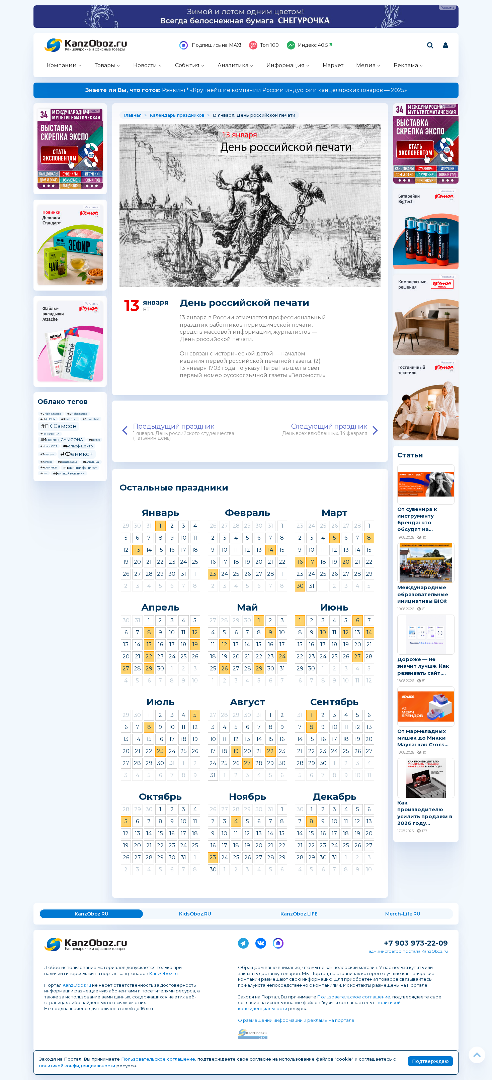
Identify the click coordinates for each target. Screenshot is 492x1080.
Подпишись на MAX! (215, 45)
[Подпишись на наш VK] (260, 942)
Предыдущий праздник (183, 431)
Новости (145, 65)
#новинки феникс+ (80, 467)
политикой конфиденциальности (77, 1065)
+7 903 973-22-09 (416, 943)
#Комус (94, 439)
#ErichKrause (77, 413)
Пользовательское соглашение (353, 996)
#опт (43, 473)
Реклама (406, 65)
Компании (62, 65)
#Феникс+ (76, 454)
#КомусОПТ (48, 446)
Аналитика (233, 65)
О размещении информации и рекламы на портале (296, 1020)
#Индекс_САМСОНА (61, 439)
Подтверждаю (430, 1061)
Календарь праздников (177, 115)
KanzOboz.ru (163, 973)
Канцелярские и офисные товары (95, 49)
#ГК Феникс (49, 434)
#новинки (48, 467)
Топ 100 (269, 45)
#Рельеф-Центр (78, 446)
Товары (105, 65)
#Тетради (47, 454)
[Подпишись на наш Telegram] (243, 942)
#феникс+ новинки (69, 473)
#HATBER (47, 419)
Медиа (366, 65)
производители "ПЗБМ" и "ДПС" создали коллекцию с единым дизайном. (246, 90)
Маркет (333, 65)
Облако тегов (62, 402)
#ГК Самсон (58, 426)
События (187, 65)
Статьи (410, 455)
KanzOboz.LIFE (299, 914)
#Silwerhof (91, 419)
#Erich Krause (50, 413)
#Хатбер (46, 461)
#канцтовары (67, 461)
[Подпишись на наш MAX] (278, 942)
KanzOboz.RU (91, 914)
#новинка (91, 462)
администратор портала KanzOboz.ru (408, 951)
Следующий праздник (324, 429)
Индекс (313, 45)
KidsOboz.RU (195, 914)
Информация (285, 65)
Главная (133, 115)
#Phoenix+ (69, 419)
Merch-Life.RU (402, 914)
